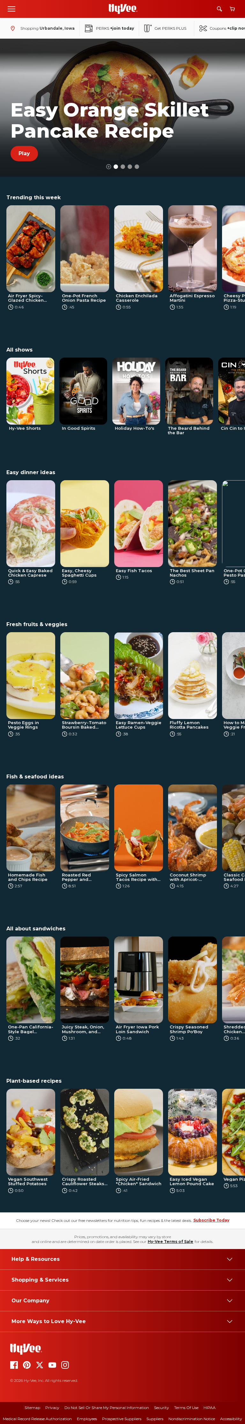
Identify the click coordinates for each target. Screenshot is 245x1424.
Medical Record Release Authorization (37, 1418)
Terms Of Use (186, 1407)
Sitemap (32, 1407)
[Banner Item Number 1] (123, 166)
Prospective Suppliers (121, 1418)
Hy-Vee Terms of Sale (170, 1241)
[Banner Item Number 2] (130, 166)
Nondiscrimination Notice (191, 1418)
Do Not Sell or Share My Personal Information (106, 1407)
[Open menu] (11, 8)
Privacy (52, 1407)
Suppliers (154, 1418)
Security (161, 1407)
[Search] (219, 9)
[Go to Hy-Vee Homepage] (123, 9)
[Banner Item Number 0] (116, 166)
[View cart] (232, 9)
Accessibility (231, 1418)
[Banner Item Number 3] (137, 166)
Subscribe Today (211, 1220)
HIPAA (210, 1407)
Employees (87, 1418)
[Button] (108, 166)
